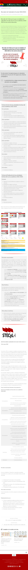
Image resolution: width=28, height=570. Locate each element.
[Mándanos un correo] (8, 566)
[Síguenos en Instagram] (16, 566)
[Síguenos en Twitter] (12, 566)
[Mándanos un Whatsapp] (17, 566)
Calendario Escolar (6, 8)
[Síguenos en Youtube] (14, 566)
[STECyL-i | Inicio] (3, 2)
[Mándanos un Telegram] (19, 566)
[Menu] (26, 1)
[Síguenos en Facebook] (10, 566)
